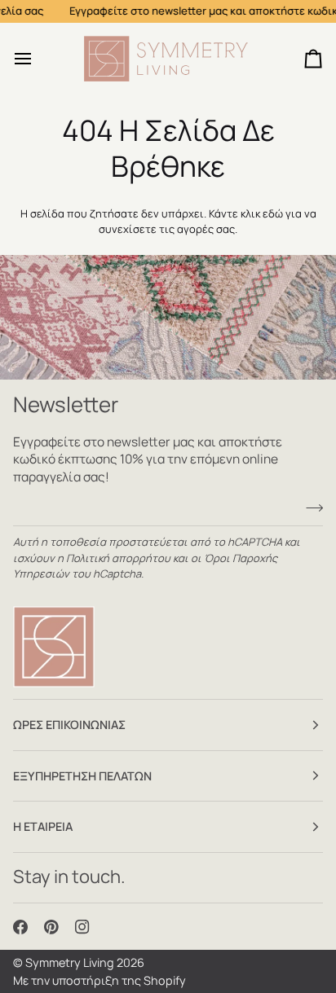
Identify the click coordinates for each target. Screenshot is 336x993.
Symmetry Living (69, 962)
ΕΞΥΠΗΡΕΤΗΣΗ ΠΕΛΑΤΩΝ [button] (82, 776)
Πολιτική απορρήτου (118, 558)
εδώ (273, 213)
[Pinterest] (51, 927)
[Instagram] (82, 927)
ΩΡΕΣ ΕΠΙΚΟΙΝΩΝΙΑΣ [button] (69, 724)
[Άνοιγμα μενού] (37, 59)
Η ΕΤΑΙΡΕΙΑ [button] (43, 826)
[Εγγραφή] (309, 508)
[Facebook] (20, 927)
